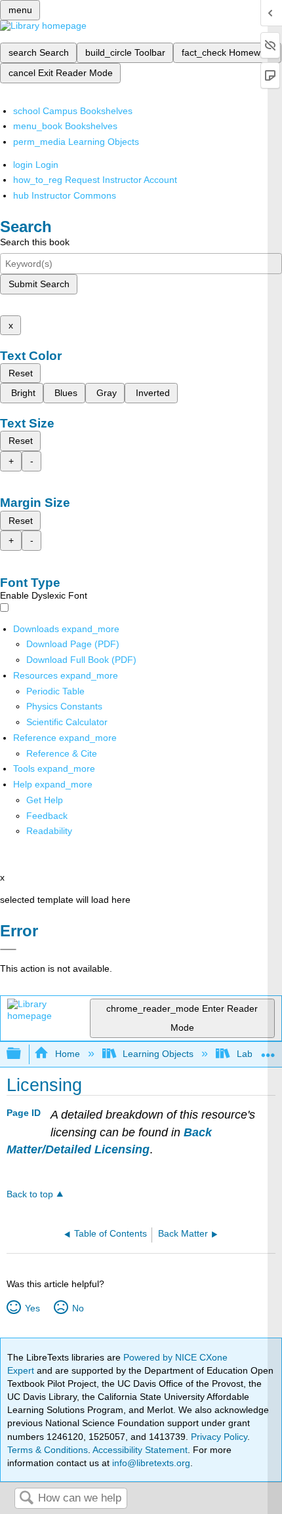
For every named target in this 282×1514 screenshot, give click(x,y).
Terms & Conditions (47, 1449)
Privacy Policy (219, 1436)
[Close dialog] (8, 949)
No (77, 1308)
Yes (32, 1308)
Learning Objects (158, 1053)
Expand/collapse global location (268, 1050)
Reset (21, 373)
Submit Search (39, 284)
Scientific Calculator (67, 722)
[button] (47, 815)
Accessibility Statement (140, 1449)
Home (67, 1053)
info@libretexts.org (150, 1463)
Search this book (35, 242)
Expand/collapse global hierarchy (22, 1054)
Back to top (30, 1194)
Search (26, 1498)
